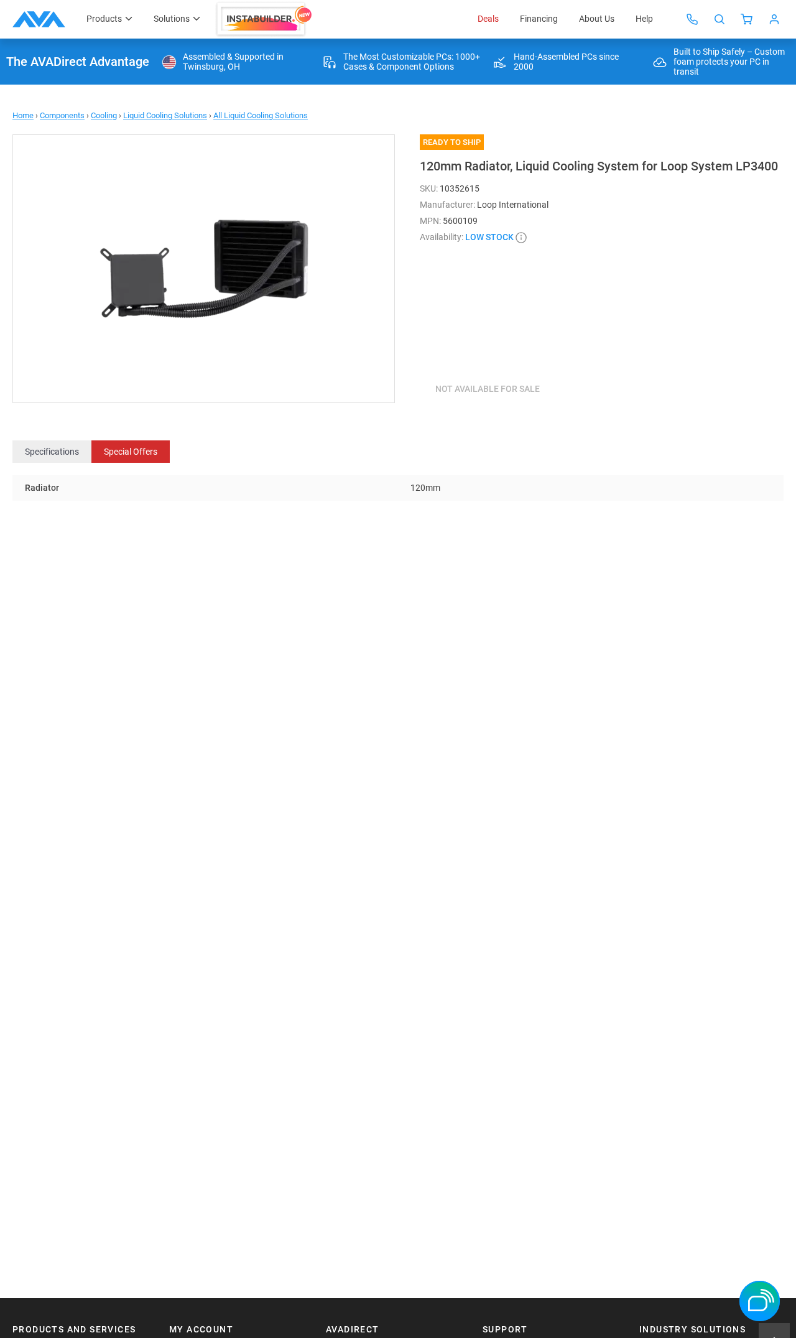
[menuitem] (265, 19)
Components (62, 115)
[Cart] (747, 19)
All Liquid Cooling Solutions (260, 115)
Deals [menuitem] (488, 19)
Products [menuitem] (104, 19)
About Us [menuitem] (596, 19)
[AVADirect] (38, 19)
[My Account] (774, 19)
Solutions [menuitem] (172, 19)
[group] (203, 268)
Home (23, 115)
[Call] (692, 19)
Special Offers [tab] (130, 452)
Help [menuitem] (644, 19)
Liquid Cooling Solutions (165, 115)
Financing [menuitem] (539, 19)
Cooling (104, 115)
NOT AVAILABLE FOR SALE (487, 389)
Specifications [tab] (52, 452)
